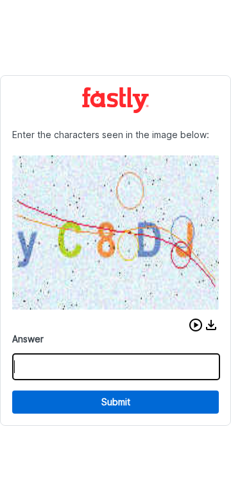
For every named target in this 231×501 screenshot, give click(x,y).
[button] (195, 325)
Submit (115, 401)
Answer (28, 338)
